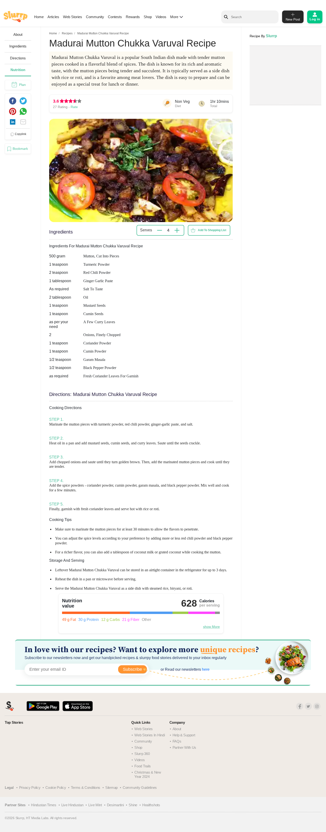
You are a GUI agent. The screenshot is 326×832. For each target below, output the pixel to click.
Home (39, 17)
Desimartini (115, 805)
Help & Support (184, 735)
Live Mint (95, 805)
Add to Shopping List (212, 230)
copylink (20, 134)
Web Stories (72, 17)
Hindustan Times (43, 805)
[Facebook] (299, 706)
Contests (115, 17)
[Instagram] (317, 706)
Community (95, 17)
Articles (53, 17)
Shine (133, 805)
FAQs (177, 741)
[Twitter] (308, 706)
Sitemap (111, 787)
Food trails (142, 766)
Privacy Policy (30, 787)
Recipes (67, 33)
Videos (161, 17)
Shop (148, 17)
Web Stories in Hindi (149, 735)
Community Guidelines (140, 787)
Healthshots (151, 805)
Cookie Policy (55, 787)
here (205, 669)
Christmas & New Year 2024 (147, 774)
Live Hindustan (72, 805)
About (177, 729)
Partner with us (184, 747)
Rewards (133, 17)
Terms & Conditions (85, 787)
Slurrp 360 (142, 754)
